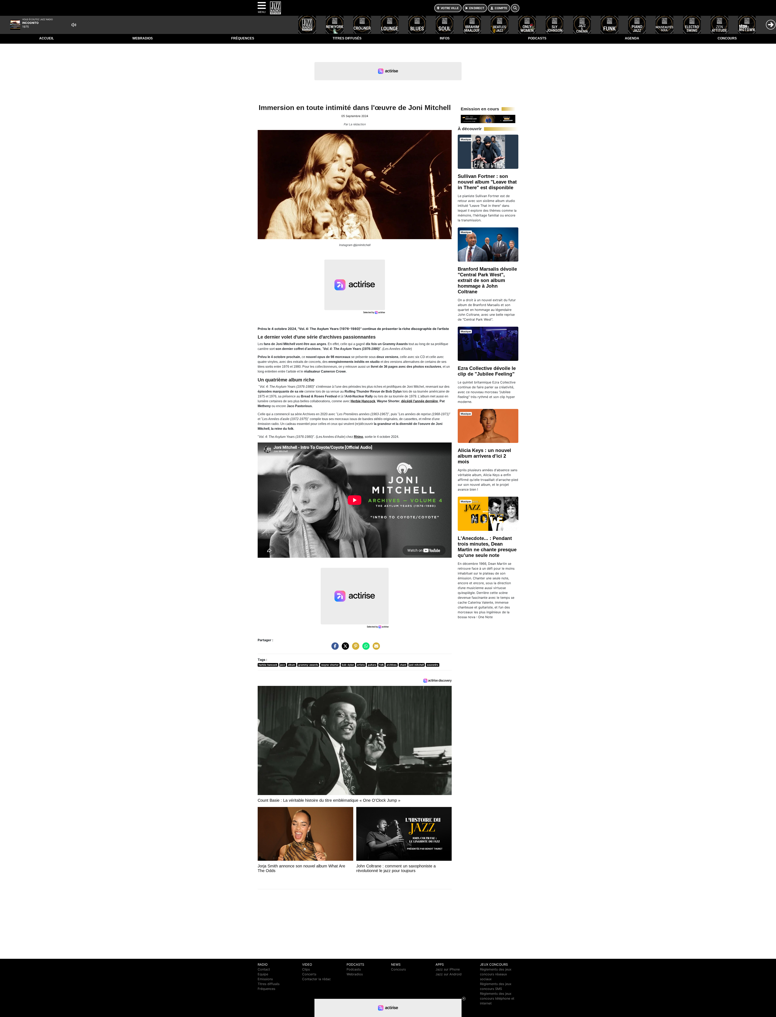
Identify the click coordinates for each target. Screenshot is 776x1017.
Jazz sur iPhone (447, 969)
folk (381, 664)
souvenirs (432, 664)
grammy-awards (308, 664)
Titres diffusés (347, 38)
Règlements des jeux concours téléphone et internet (497, 998)
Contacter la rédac (316, 979)
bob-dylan (348, 664)
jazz (282, 664)
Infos (445, 38)
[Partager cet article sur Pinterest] (354, 648)
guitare (372, 664)
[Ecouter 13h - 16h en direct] (488, 119)
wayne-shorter (330, 664)
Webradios (142, 38)
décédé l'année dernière (419, 401)
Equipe (263, 974)
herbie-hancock (268, 664)
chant (403, 664)
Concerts (309, 974)
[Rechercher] (515, 8)
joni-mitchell (416, 664)
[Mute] (74, 25)
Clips (306, 969)
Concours (727, 38)
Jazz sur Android (448, 974)
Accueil (46, 38)
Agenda (632, 38)
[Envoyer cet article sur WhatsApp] (365, 648)
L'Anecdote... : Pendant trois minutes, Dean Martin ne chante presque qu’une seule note (487, 546)
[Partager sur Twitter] (344, 648)
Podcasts (537, 38)
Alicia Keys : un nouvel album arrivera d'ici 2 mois (484, 456)
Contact (264, 969)
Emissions (265, 979)
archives (392, 664)
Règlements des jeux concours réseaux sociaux (495, 974)
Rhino (358, 436)
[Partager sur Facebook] (334, 648)
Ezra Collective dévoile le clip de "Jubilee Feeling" (487, 371)
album (291, 664)
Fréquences (242, 38)
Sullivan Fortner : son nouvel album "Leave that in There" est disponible (487, 181)
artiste (361, 664)
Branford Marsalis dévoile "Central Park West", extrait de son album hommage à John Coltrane (487, 280)
